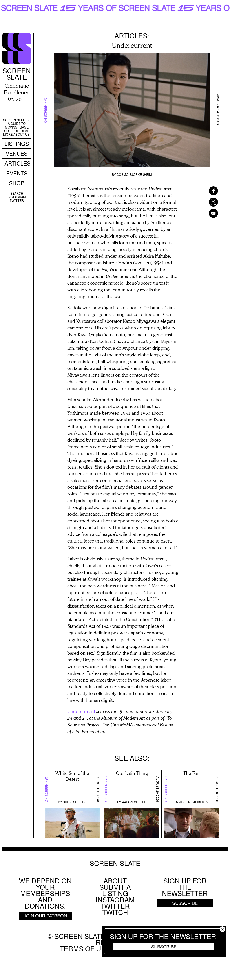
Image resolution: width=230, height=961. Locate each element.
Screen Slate (115, 863)
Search (16, 193)
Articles (17, 163)
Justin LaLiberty (193, 802)
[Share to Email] (207, 213)
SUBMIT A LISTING (115, 890)
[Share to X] (207, 202)
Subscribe (164, 946)
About (115, 880)
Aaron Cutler (134, 802)
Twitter (17, 200)
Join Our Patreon (45, 915)
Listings (16, 143)
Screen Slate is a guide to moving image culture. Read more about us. (16, 127)
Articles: (132, 35)
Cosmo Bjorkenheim (134, 174)
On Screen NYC (45, 110)
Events (16, 173)
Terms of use (85, 948)
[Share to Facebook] (207, 190)
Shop (16, 183)
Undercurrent (81, 711)
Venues (17, 153)
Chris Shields (74, 802)
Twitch (115, 912)
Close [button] (222, 929)
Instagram (16, 197)
